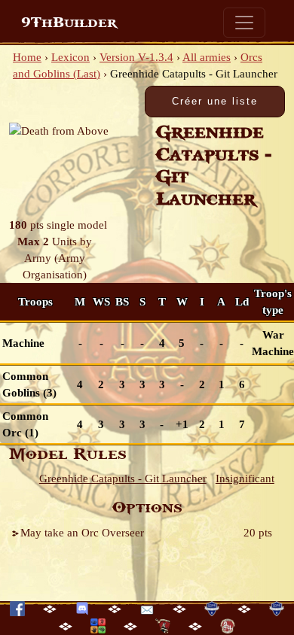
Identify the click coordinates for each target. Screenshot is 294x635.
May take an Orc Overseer (82, 533)
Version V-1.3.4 (136, 57)
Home (27, 57)
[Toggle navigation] (244, 23)
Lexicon (70, 57)
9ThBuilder (69, 22)
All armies (206, 57)
